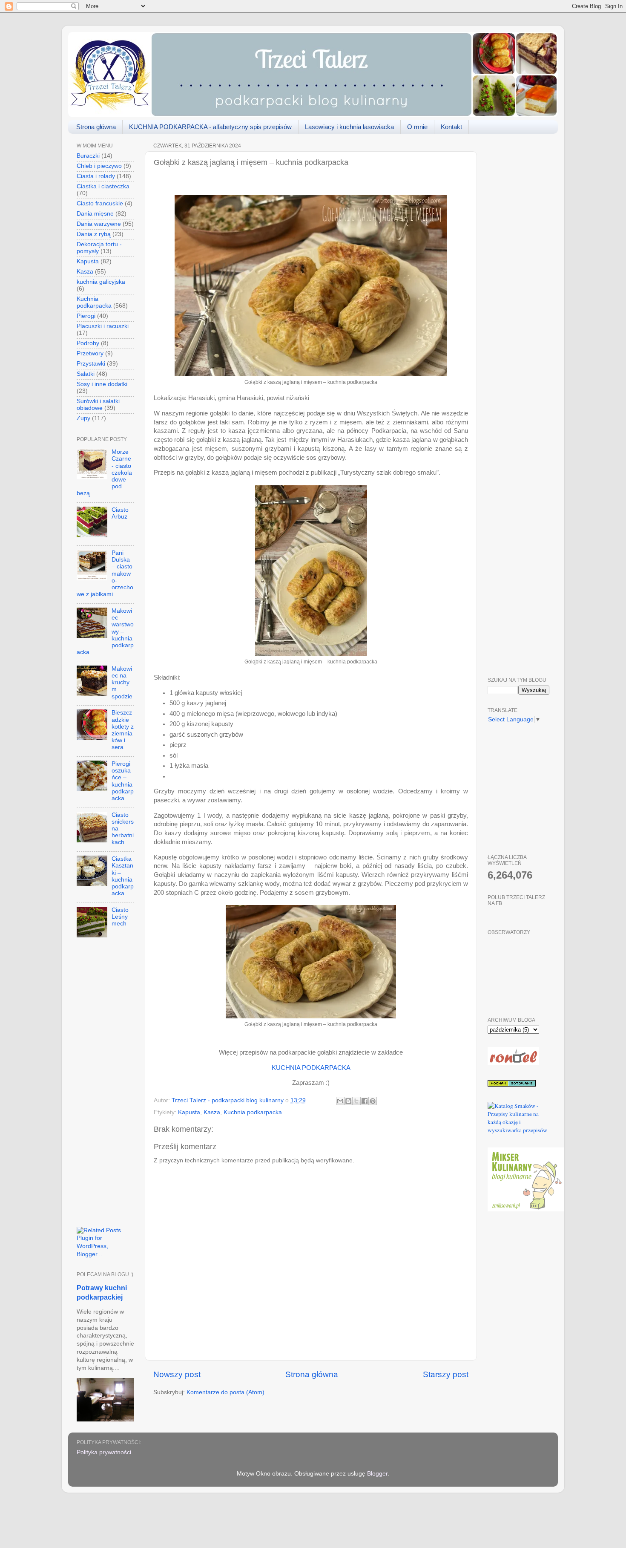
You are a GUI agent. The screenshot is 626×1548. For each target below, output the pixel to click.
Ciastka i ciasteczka (103, 186)
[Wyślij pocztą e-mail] (340, 1101)
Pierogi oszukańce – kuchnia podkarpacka (123, 781)
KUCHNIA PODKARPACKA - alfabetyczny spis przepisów (210, 126)
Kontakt (451, 126)
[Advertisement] (105, 1086)
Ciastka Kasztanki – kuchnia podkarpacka (123, 876)
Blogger (377, 1473)
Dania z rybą (94, 234)
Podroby (88, 343)
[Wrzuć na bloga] (348, 1101)
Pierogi (86, 316)
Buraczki (88, 156)
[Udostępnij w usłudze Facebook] (364, 1101)
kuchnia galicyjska (101, 282)
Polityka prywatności (104, 1452)
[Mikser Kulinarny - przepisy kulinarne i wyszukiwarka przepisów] (526, 1209)
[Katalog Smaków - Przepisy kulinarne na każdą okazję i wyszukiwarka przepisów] (518, 1130)
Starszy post (445, 1374)
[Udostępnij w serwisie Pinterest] (372, 1101)
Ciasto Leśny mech (120, 917)
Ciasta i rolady (96, 176)
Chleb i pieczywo (99, 166)
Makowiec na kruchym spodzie (122, 683)
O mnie (417, 126)
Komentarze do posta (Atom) (225, 1392)
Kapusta (189, 1112)
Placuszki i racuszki (103, 326)
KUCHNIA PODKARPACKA (311, 1067)
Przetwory (90, 353)
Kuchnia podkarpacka (253, 1112)
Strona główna (96, 126)
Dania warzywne (99, 224)
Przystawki (91, 363)
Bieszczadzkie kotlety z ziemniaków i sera (123, 729)
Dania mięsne (95, 213)
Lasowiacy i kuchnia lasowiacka (349, 126)
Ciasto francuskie (100, 203)
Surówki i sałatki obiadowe (98, 404)
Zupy (83, 418)
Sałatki (86, 374)
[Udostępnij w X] (356, 1101)
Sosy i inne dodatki (102, 384)
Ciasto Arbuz (120, 513)
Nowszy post (177, 1374)
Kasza (212, 1112)
